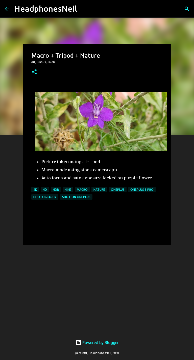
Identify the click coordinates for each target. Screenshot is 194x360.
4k (35, 189)
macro (82, 189)
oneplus (118, 189)
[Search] (84, 9)
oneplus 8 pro (142, 189)
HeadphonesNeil (45, 8)
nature (99, 189)
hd (45, 189)
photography (44, 197)
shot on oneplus (76, 197)
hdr (56, 189)
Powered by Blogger (100, 342)
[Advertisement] (97, 288)
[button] (34, 72)
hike (68, 189)
